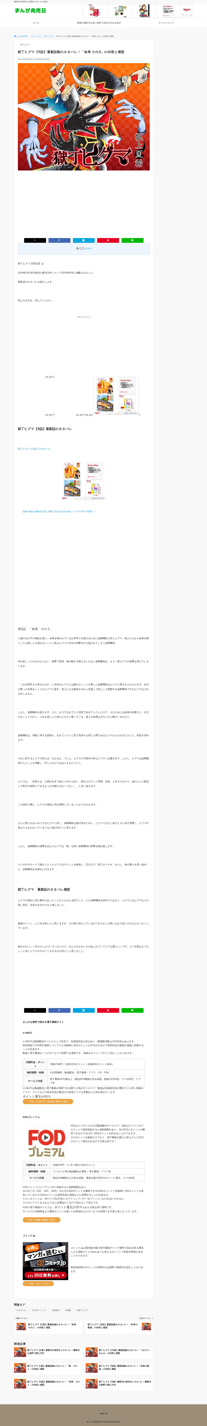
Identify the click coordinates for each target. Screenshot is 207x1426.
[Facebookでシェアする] (59, 240)
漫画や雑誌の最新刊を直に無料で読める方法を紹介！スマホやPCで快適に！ (59, 511)
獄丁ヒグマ (25, 45)
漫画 (69, 1310)
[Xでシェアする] (35, 240)
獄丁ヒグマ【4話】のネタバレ (34, 448)
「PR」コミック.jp (38, 1283)
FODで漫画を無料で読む (42, 1219)
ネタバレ (22, 1310)
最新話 (56, 1310)
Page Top (103, 1413)
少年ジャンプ (40, 1310)
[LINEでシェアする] (133, 240)
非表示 (88, 248)
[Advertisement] (84, 199)
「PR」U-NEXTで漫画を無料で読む (48, 1101)
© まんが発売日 (94, 1422)
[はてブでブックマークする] (84, 240)
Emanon (116, 1422)
